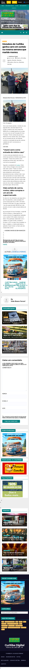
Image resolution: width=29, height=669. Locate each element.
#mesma (19, 60)
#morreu (16, 62)
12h (16, 621)
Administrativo (11, 625)
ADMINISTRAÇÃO (19, 625)
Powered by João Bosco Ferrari (14, 653)
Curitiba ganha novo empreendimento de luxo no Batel (10, 285)
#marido (14, 60)
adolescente (4, 627)
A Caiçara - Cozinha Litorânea (13, 623)
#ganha (9, 60)
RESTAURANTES (23, 5)
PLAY (9, 2)
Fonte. (5, 244)
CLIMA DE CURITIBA (15, 660)
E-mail (5, 401)
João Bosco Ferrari (13, 56)
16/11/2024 (7, 569)
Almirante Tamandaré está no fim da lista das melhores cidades (14, 349)
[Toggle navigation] (26, 32)
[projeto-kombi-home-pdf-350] (15, 266)
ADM (20, 623)
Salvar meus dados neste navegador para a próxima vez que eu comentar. (14, 417)
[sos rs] (12, 488)
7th (2, 621)
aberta (21, 621)
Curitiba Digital (8, 19)
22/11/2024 (7, 539)
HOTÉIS (16, 5)
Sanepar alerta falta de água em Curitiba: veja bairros (20, 285)
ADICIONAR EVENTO (10, 5)
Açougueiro (24, 627)
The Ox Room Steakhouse (13, 553)
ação (3, 629)
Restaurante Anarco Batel (13, 538)
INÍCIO (3, 5)
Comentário (6, 367)
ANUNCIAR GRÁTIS (10, 656)
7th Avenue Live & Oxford (10, 621)
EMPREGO (23, 660)
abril (24, 621)
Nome (4, 393)
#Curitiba (23, 58)
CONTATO (14, 8)
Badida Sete (8, 568)
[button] (20, 32)
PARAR (14, 2)
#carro (19, 58)
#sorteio (9, 64)
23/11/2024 (7, 524)
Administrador (4, 625)
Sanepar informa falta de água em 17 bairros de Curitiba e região (13, 335)
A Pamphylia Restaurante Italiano (14, 627)
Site (3, 408)
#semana (21, 62)
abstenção (4, 623)
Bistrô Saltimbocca (10, 523)
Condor (18, 165)
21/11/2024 (7, 554)
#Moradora (10, 62)
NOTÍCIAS (4, 41)
